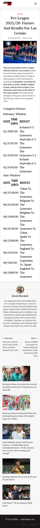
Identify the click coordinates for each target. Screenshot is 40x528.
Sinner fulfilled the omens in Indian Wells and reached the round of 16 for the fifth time (30, 347)
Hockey (20, 14)
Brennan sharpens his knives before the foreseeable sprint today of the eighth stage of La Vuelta (19, 416)
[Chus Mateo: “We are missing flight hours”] (20, 492)
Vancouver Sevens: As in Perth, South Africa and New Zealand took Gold (10, 344)
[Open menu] (35, 3)
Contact (33, 524)
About (25, 524)
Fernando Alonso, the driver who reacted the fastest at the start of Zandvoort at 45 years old (19, 387)
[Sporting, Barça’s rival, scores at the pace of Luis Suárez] (20, 466)
